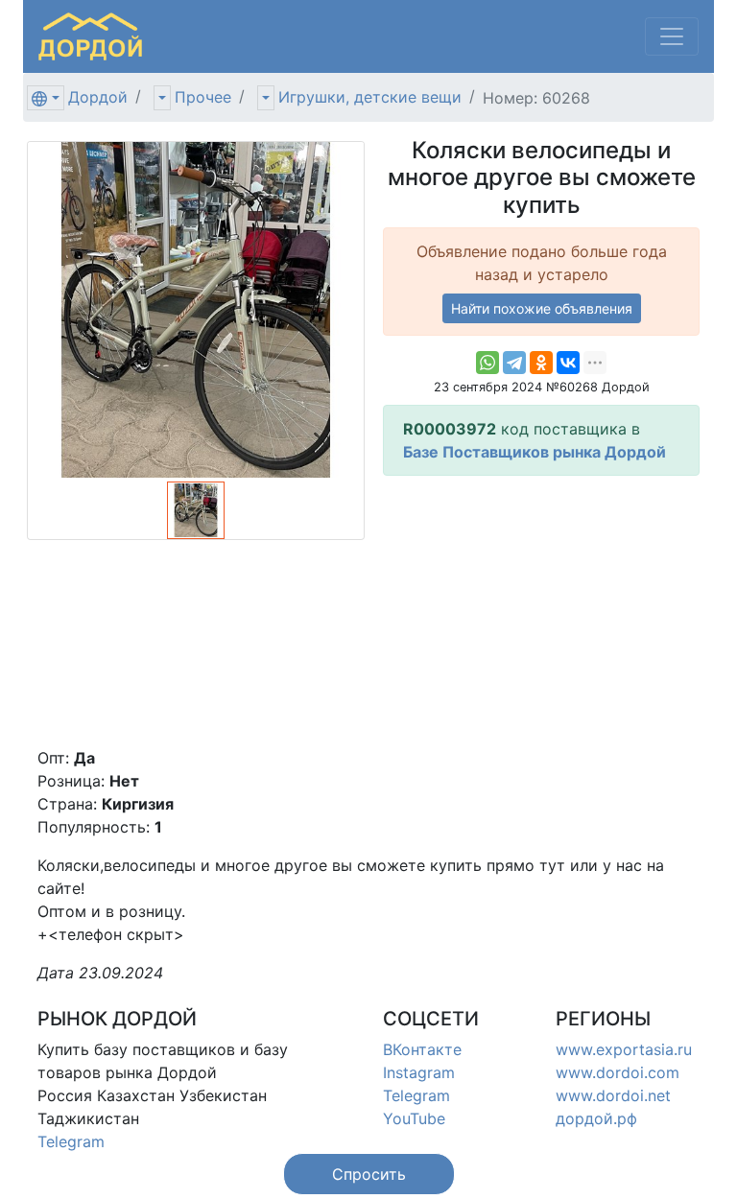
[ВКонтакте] (568, 362)
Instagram (419, 1072)
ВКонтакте (422, 1049)
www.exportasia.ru (624, 1049)
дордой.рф (596, 1118)
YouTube (414, 1118)
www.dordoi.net (613, 1095)
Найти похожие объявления (541, 308)
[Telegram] (514, 362)
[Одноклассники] (541, 362)
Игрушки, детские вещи (370, 96)
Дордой (98, 96)
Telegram (71, 1141)
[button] (369, 1174)
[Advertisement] (541, 611)
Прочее (203, 96)
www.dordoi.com (617, 1072)
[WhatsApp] (487, 362)
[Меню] (672, 36)
